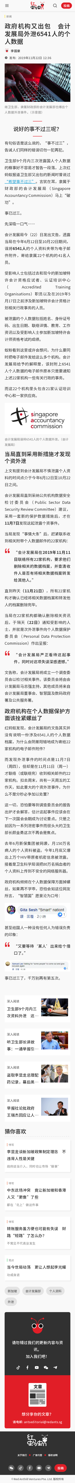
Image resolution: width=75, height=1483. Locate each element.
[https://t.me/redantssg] (55, 1367)
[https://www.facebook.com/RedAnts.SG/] (27, 1367)
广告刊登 (37, 1455)
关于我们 (22, 1455)
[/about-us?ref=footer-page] (46, 1367)
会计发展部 (33, 1291)
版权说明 (53, 1455)
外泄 (11, 1301)
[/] (37, 5)
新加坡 (12, 1291)
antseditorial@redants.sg (43, 1421)
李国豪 (15, 50)
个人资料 (55, 1291)
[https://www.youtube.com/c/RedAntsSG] (37, 1367)
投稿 (66, 5)
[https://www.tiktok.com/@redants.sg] (18, 1367)
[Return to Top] (66, 1476)
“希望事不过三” (20, 181)
